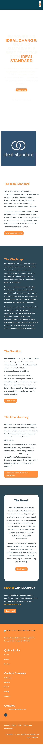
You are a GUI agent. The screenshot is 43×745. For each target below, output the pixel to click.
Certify (6, 692)
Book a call (21, 569)
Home (6, 655)
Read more (21, 90)
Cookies (7, 725)
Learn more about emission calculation (17, 474)
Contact (7, 664)
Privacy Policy (17, 725)
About (6, 659)
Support (7, 696)
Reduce (7, 682)
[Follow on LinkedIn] (6, 715)
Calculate (7, 678)
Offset (6, 687)
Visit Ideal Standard (14, 233)
